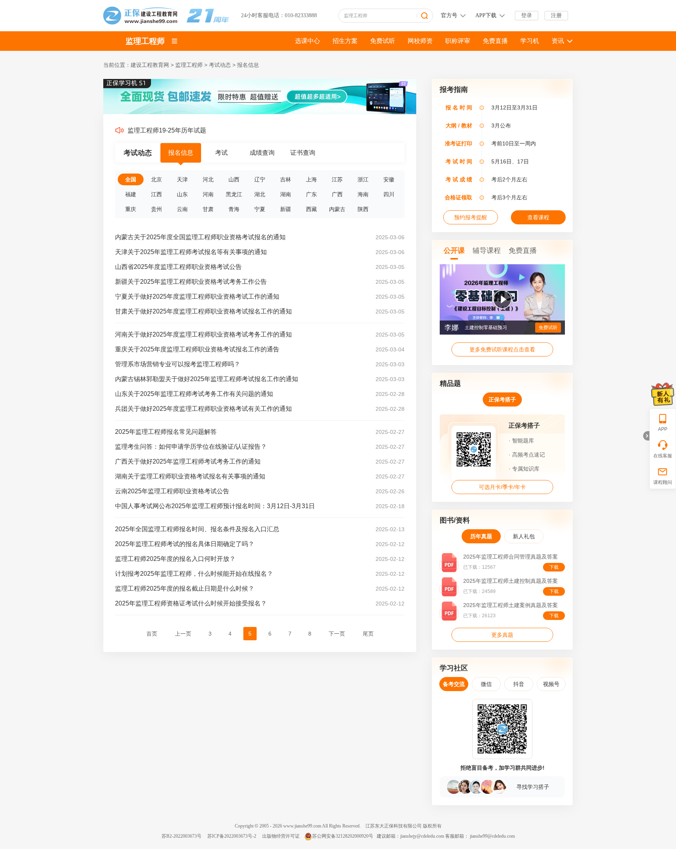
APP (662, 429)
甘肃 (208, 209)
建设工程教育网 (150, 65)
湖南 (285, 194)
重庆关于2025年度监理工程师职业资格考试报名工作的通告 (197, 349)
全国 (130, 179)
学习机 (529, 41)
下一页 (337, 633)
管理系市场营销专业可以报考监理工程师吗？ (177, 364)
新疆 (285, 209)
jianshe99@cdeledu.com (492, 836)
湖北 (259, 194)
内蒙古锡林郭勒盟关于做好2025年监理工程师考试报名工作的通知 (206, 379)
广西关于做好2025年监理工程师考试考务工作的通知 (188, 461)
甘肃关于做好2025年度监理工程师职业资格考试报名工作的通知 (203, 311)
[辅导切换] (174, 41)
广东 (311, 194)
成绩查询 (262, 152)
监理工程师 (145, 41)
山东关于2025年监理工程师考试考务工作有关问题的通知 (194, 393)
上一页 (183, 633)
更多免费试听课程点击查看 (502, 349)
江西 (156, 194)
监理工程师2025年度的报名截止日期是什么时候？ (184, 588)
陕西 (363, 209)
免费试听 (382, 41)
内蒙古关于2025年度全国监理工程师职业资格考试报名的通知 (200, 237)
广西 (337, 194)
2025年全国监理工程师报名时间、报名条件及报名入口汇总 (197, 529)
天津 (182, 179)
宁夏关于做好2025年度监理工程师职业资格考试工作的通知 (197, 296)
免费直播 (495, 41)
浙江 (363, 179)
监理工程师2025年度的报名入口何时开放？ (175, 558)
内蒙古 (337, 209)
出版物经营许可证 (281, 836)
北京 (156, 179)
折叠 (646, 436)
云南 (182, 209)
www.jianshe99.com (302, 826)
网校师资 (420, 41)
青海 (233, 209)
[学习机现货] (259, 112)
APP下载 (485, 15)
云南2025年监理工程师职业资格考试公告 (172, 491)
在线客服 (662, 456)
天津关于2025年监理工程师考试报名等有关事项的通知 (191, 252)
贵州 (156, 209)
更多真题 (502, 635)
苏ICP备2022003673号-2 (231, 836)
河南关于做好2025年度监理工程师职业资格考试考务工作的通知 (203, 334)
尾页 (368, 633)
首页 (151, 633)
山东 (182, 194)
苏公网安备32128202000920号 (342, 836)
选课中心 (307, 41)
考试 (221, 152)
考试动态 (220, 65)
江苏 (337, 179)
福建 (130, 194)
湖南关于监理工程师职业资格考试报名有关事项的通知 (190, 476)
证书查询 (302, 152)
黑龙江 (234, 194)
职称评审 (457, 41)
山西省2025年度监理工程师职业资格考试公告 (178, 266)
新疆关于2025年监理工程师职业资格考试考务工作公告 (191, 281)
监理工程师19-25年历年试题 (167, 130)
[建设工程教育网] (166, 15)
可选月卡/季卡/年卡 (502, 487)
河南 (208, 194)
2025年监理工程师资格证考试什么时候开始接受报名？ (191, 603)
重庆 (130, 209)
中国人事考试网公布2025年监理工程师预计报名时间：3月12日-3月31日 (215, 506)
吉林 (285, 179)
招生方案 (345, 41)
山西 (233, 179)
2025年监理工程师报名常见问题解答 (166, 431)
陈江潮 (455, 327)
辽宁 (259, 179)
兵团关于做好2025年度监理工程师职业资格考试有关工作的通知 (203, 408)
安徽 (388, 179)
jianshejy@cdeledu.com (422, 836)
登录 (526, 15)
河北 (208, 179)
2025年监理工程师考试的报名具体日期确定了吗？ (184, 544)
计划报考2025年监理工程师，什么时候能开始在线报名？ (194, 573)
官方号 (449, 15)
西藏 (311, 209)
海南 (363, 194)
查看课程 (538, 217)
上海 (311, 179)
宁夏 (259, 209)
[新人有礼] (662, 394)
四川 (388, 194)
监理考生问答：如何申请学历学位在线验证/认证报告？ (191, 446)
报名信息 (248, 65)
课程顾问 (662, 482)
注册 (556, 15)
